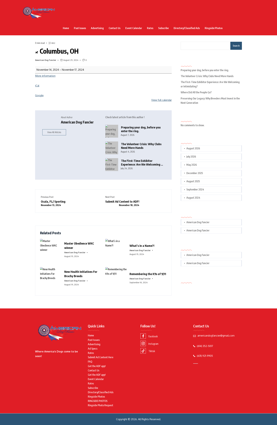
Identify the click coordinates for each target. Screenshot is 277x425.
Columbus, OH (58, 51)
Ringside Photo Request (100, 405)
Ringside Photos (213, 28)
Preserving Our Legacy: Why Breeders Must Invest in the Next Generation (210, 100)
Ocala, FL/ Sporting (53, 203)
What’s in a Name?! (142, 245)
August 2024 (193, 197)
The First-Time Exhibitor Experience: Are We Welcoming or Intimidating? (142, 162)
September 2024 (195, 189)
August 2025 (193, 181)
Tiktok (151, 351)
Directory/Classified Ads (187, 28)
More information (45, 75)
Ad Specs (92, 348)
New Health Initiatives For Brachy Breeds (80, 274)
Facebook (153, 336)
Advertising (97, 28)
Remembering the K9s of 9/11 (148, 274)
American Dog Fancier (45, 60)
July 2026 (191, 156)
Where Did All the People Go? (196, 92)
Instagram (153, 343)
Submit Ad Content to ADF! (122, 203)
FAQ (90, 361)
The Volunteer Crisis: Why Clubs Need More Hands (141, 145)
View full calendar (161, 100)
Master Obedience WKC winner (79, 245)
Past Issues (80, 28)
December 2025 (194, 173)
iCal (37, 85)
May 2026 (191, 164)
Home (66, 28)
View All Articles (54, 132)
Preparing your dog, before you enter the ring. (141, 129)
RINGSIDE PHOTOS (97, 401)
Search (236, 45)
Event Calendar (133, 28)
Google (39, 95)
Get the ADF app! (97, 366)
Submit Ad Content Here (100, 357)
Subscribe (163, 28)
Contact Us (114, 28)
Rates (150, 28)
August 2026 (193, 148)
